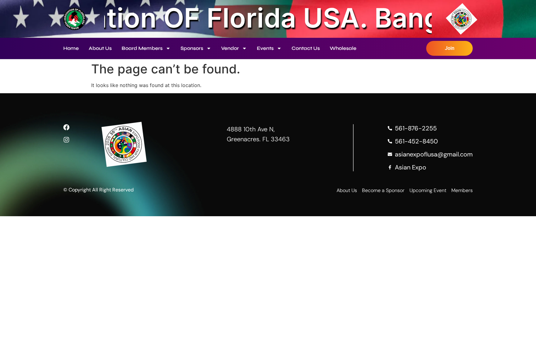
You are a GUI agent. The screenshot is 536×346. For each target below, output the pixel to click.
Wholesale (343, 48)
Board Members (142, 48)
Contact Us (306, 48)
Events (265, 48)
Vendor (230, 48)
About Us (100, 48)
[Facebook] (66, 127)
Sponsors (192, 48)
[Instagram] (66, 140)
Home (71, 48)
